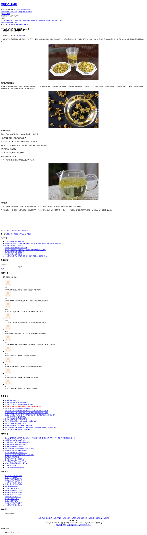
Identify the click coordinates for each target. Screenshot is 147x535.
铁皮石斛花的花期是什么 (13, 480)
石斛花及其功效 (10, 465)
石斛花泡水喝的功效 (12, 457)
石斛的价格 (13, 12)
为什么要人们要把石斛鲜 (13, 484)
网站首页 (13, 22)
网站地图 (59, 525)
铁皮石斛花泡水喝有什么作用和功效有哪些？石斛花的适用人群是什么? (30, 415)
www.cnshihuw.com (23, 9)
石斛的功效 (5, 12)
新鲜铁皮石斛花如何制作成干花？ (19, 234)
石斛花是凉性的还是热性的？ (15, 467)
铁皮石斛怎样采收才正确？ (14, 254)
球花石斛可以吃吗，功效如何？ (18, 230)
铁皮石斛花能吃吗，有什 (13, 478)
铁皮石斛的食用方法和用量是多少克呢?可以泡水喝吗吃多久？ (27, 256)
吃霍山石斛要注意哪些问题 (14, 241)
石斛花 (25, 24)
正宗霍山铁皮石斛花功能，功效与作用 (18, 429)
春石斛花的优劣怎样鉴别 (13, 494)
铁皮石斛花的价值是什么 (13, 482)
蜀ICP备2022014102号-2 (82, 525)
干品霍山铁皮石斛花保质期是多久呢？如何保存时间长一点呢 (26, 413)
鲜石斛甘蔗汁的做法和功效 (14, 246)
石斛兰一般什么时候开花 (13, 488)
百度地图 (70, 525)
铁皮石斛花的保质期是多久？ (15, 446)
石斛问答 (47, 20)
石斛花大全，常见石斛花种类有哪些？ (18, 442)
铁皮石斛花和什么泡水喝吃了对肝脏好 (18, 425)
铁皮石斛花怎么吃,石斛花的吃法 (16, 402)
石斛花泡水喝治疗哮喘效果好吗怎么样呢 (19, 404)
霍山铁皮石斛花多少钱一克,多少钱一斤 (18, 423)
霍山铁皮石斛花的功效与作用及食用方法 (19, 448)
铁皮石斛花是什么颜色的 (13, 505)
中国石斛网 (9, 4)
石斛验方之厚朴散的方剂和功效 (16, 248)
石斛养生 (53, 20)
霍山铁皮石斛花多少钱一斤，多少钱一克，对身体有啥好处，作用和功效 (30, 427)
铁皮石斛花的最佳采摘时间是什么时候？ (19, 455)
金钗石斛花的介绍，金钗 (13, 490)
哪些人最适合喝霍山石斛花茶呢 (16, 419)
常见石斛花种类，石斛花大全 (15, 459)
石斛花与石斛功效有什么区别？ (16, 451)
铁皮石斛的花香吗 (11, 501)
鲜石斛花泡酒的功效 (12, 486)
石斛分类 (10, 20)
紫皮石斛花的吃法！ (12, 400)
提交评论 (4, 269)
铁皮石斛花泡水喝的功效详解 (15, 444)
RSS (64, 525)
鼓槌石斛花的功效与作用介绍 (15, 440)
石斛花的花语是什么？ (13, 497)
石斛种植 (29, 12)
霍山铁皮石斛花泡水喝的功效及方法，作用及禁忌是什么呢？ (26, 411)
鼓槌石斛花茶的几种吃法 (13, 492)
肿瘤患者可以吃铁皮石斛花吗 (15, 417)
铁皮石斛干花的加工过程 (13, 503)
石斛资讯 (4, 20)
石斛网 (59, 20)
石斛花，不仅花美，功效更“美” (16, 461)
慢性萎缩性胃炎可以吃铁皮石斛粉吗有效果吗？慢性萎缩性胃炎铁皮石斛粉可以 (33, 243)
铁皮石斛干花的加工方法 (13, 476)
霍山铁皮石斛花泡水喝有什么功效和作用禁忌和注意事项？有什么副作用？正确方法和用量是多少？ (40, 438)
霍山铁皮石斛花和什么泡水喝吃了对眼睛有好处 (21, 421)
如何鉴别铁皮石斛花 (12, 499)
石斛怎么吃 (22, 12)
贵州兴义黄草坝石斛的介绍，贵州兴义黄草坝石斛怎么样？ (25, 250)
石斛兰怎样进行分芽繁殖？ (14, 252)
